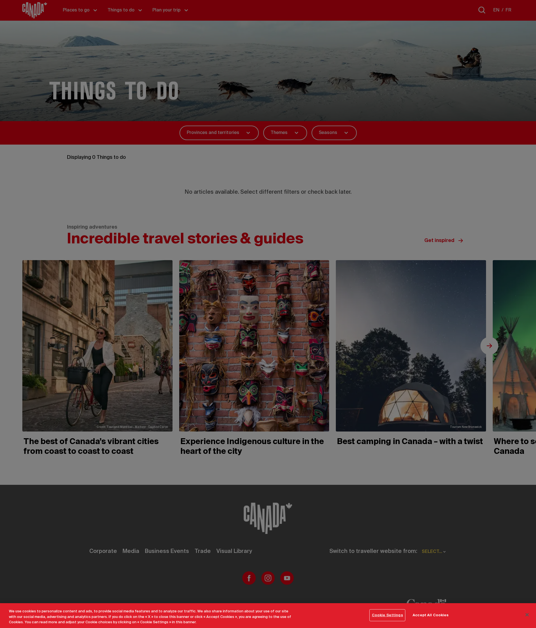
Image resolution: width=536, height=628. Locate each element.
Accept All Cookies (431, 615)
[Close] (527, 614)
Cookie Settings (387, 615)
